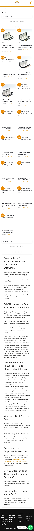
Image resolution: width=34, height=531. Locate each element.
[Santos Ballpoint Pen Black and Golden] (25, 168)
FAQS (10, 521)
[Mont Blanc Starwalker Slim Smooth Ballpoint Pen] (25, 90)
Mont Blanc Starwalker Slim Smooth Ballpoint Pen (24, 101)
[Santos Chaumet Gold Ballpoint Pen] (9, 168)
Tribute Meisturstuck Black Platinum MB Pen (8, 73)
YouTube (19, 521)
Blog (10, 519)
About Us (3, 515)
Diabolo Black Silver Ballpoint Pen (7, 153)
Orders (2, 517)
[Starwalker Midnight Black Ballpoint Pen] (9, 221)
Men (7, 9)
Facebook (20, 515)
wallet (23, 459)
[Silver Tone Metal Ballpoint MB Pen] (9, 118)
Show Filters (8, 16)
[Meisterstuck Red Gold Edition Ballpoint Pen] (25, 118)
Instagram (20, 517)
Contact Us (12, 517)
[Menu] (2, 3)
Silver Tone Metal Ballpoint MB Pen (6, 127)
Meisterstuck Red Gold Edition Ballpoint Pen (24, 127)
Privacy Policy (4, 519)
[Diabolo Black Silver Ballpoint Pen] (9, 143)
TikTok (19, 519)
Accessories (12, 9)
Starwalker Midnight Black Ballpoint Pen (7, 231)
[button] (30, 527)
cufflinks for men (9, 461)
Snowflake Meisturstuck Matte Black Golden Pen (25, 46)
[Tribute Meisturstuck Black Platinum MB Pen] (9, 63)
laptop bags (16, 459)
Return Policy (4, 521)
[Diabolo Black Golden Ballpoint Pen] (25, 143)
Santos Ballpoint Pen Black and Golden (24, 178)
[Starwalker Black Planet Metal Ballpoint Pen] (25, 194)
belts (16, 461)
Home (3, 9)
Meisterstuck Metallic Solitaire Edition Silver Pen (24, 74)
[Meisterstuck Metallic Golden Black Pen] (9, 90)
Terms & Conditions (3, 524)
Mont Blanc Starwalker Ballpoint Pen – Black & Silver (8, 205)
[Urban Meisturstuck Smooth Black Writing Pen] (9, 36)
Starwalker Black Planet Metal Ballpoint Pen (25, 204)
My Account (12, 515)
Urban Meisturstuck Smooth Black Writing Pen (8, 47)
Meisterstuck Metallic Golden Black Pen (8, 100)
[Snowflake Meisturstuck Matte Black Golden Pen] (25, 36)
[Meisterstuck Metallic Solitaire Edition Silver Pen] (25, 63)
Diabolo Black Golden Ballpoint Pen (24, 153)
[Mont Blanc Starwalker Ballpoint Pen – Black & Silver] (9, 194)
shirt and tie (22, 461)
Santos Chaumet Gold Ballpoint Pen (8, 178)
